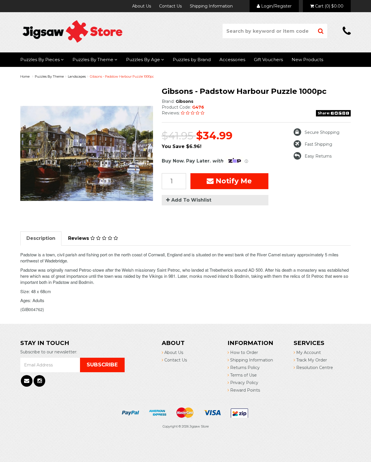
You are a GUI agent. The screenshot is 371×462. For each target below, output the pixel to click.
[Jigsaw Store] (72, 31)
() (329, 6)
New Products (307, 59)
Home (25, 76)
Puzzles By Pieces (40, 59)
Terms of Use (243, 375)
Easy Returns (318, 156)
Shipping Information (211, 6)
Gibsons (184, 101)
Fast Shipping (318, 144)
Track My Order (311, 360)
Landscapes (77, 76)
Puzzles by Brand (192, 59)
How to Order (243, 352)
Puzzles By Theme (93, 59)
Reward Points (244, 390)
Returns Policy (244, 367)
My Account (308, 352)
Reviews (79, 238)
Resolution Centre (314, 367)
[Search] (320, 31)
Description (40, 238)
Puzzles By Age (143, 59)
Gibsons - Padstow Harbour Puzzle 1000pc (122, 76)
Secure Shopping (322, 132)
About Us (141, 6)
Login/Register (276, 6)
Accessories (232, 59)
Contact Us (170, 6)
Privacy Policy (243, 382)
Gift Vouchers (268, 59)
